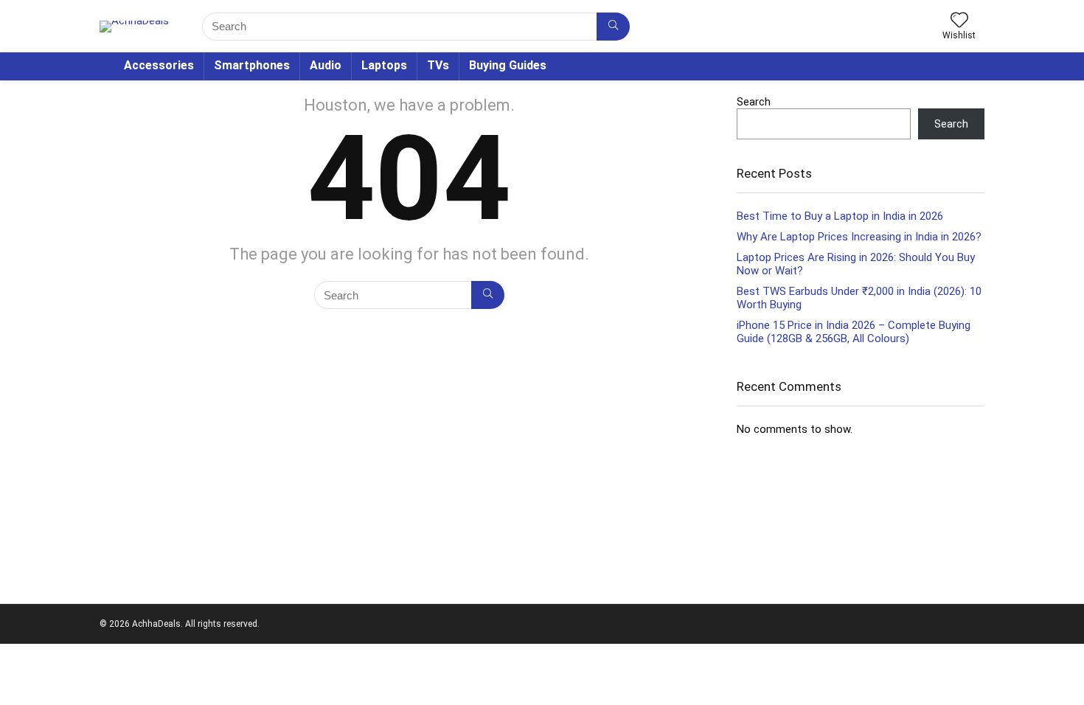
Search (754, 101)
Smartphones (252, 65)
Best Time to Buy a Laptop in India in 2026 (840, 216)
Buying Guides (507, 65)
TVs (438, 65)
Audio (325, 65)
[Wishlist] (959, 21)
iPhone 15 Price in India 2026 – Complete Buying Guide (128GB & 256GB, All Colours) (853, 332)
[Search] (613, 27)
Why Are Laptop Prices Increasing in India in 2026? (859, 236)
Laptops (384, 65)
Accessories (159, 65)
